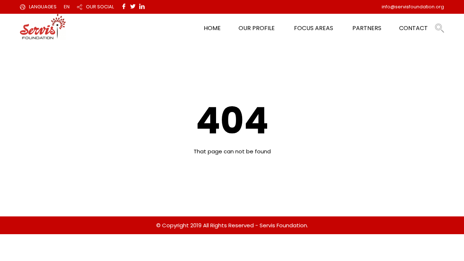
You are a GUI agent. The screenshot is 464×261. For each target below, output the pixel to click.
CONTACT (413, 28)
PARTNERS (366, 28)
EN (67, 6)
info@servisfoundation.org (413, 6)
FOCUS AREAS (313, 28)
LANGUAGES (43, 6)
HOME (212, 28)
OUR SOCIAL (100, 6)
